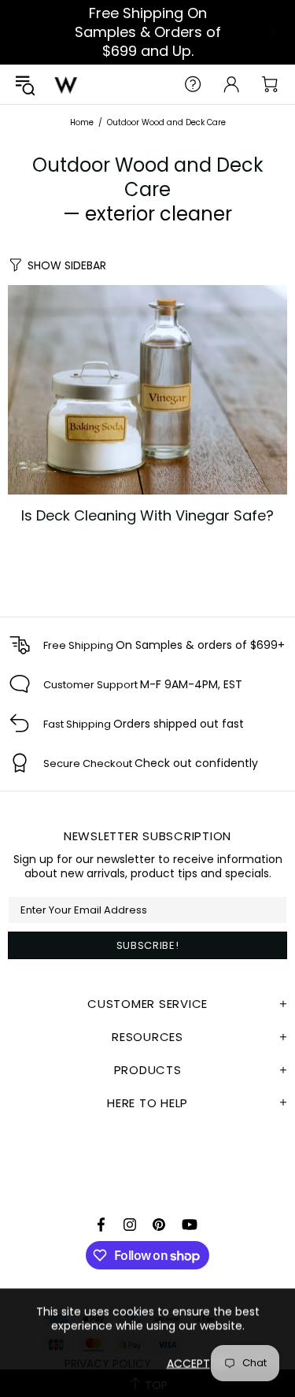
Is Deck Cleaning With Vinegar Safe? (147, 515)
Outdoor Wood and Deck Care (148, 177)
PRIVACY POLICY (108, 1363)
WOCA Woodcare (66, 84)
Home (82, 122)
